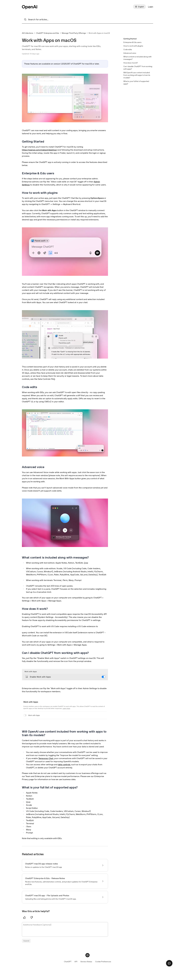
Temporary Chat (45, 758)
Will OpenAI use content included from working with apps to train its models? (136, 75)
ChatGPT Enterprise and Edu (47, 33)
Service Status (86, 962)
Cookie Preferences (103, 962)
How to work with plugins (133, 46)
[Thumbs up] (24, 917)
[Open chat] (169, 963)
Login (150, 6)
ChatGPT (67, 962)
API (75, 962)
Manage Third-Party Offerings (74, 33)
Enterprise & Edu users (132, 42)
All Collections (27, 33)
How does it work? (130, 63)
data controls (64, 764)
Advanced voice (129, 53)
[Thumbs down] (31, 917)
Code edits (127, 49)
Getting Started (130, 39)
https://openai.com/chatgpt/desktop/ (39, 150)
